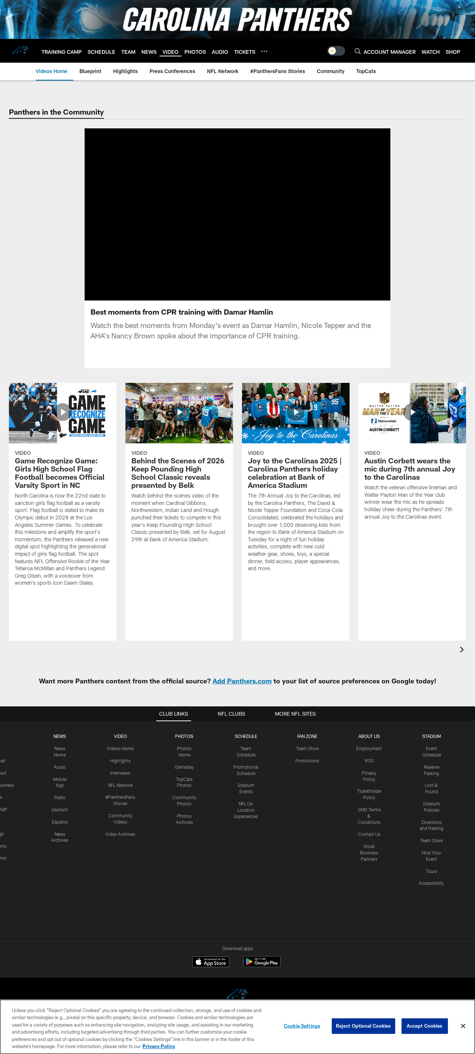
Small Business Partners (369, 852)
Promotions (307, 760)
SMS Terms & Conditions (369, 816)
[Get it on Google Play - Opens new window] (262, 965)
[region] (237, 1026)
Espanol (60, 821)
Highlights (120, 760)
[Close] (463, 1026)
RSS (369, 760)
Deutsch (60, 809)
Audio (60, 766)
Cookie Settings (302, 1026)
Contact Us (369, 834)
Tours (431, 871)
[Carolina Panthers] (237, 996)
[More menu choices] (264, 51)
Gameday (184, 766)
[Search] (358, 51)
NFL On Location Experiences (246, 810)
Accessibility (431, 883)
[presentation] (463, 650)
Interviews (120, 772)
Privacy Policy (158, 1046)
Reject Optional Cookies (363, 1026)
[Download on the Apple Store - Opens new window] (211, 962)
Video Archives (120, 834)
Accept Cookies (425, 1026)
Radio (60, 797)
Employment (369, 748)
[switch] (336, 51)
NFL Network (120, 785)
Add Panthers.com (242, 681)
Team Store (307, 748)
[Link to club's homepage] (21, 51)
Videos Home (120, 748)
